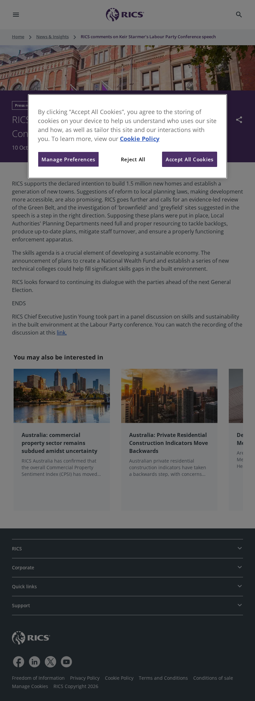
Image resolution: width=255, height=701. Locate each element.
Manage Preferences (68, 159)
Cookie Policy (139, 139)
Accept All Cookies (189, 159)
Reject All (133, 159)
